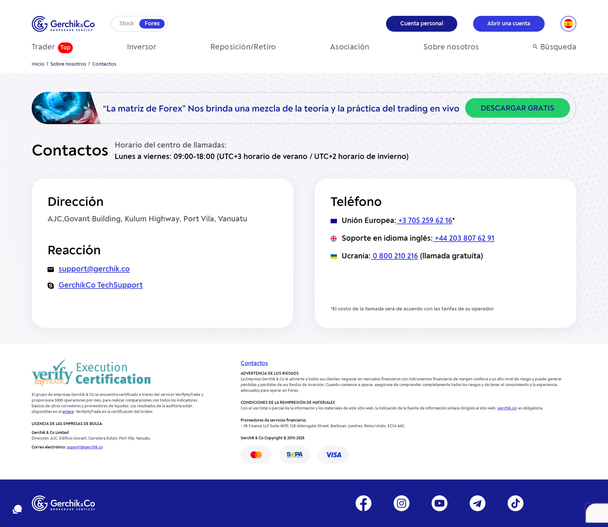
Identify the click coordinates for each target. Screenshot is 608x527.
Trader (43, 47)
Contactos (254, 363)
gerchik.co (506, 408)
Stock (126, 24)
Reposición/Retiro (243, 47)
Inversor (141, 47)
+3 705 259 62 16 (424, 221)
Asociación (350, 47)
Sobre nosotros (451, 47)
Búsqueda (558, 47)
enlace (68, 412)
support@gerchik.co (94, 269)
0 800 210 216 (394, 256)
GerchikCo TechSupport (101, 285)
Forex (152, 24)
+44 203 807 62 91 (464, 239)
